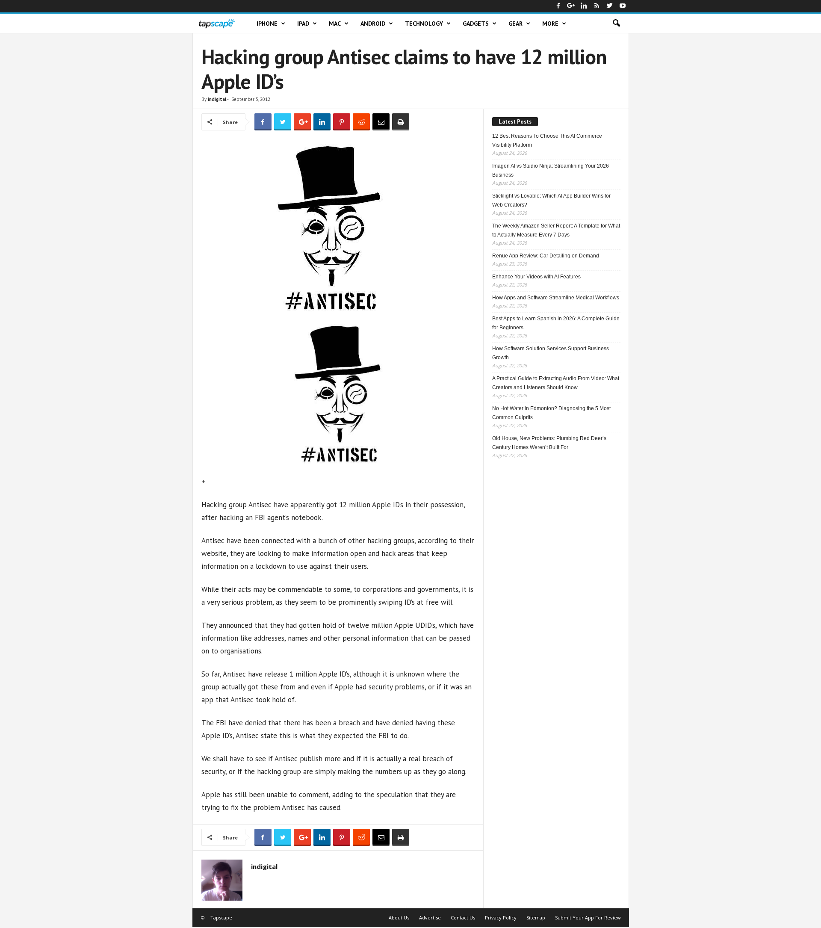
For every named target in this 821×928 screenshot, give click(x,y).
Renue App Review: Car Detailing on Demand (545, 256)
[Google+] (571, 6)
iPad (303, 23)
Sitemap (535, 917)
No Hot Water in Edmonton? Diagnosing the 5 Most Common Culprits (551, 412)
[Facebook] (558, 6)
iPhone (267, 23)
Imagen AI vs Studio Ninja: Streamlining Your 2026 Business (550, 170)
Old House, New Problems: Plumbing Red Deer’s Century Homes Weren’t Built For (549, 442)
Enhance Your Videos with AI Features (536, 277)
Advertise (430, 917)
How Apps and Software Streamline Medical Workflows (555, 298)
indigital (217, 99)
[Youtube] (622, 6)
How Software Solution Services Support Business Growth (550, 353)
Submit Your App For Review (588, 917)
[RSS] (597, 6)
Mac (335, 23)
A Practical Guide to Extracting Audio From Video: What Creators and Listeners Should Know (555, 382)
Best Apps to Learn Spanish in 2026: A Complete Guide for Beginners (556, 323)
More (550, 23)
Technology (424, 23)
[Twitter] (610, 6)
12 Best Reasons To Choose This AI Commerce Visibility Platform (547, 140)
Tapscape (221, 917)
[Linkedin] (584, 6)
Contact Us (463, 917)
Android (372, 23)
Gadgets (476, 23)
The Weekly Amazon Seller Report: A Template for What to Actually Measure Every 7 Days (556, 230)
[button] (616, 23)
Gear (515, 23)
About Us (399, 917)
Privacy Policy (501, 917)
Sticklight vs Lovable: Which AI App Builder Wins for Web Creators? (551, 200)
